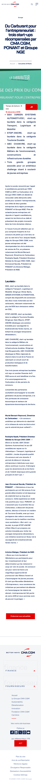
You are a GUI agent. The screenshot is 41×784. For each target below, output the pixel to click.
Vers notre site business (20, 723)
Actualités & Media (25, 64)
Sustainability (17, 702)
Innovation (16, 708)
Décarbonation (18, 705)
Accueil (12, 64)
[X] (20, 732)
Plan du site (20, 757)
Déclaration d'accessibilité (20, 771)
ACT (20, 743)
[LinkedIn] (16, 732)
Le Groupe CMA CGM (20, 698)
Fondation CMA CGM (20, 712)
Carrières (15, 715)
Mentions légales (20, 764)
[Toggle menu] (37, 4)
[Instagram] (24, 732)
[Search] (32, 4)
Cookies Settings (20, 775)
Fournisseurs (15, 686)
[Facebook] (12, 732)
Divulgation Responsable (20, 767)
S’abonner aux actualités (20, 616)
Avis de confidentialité (20, 760)
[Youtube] (28, 732)
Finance (11, 671)
